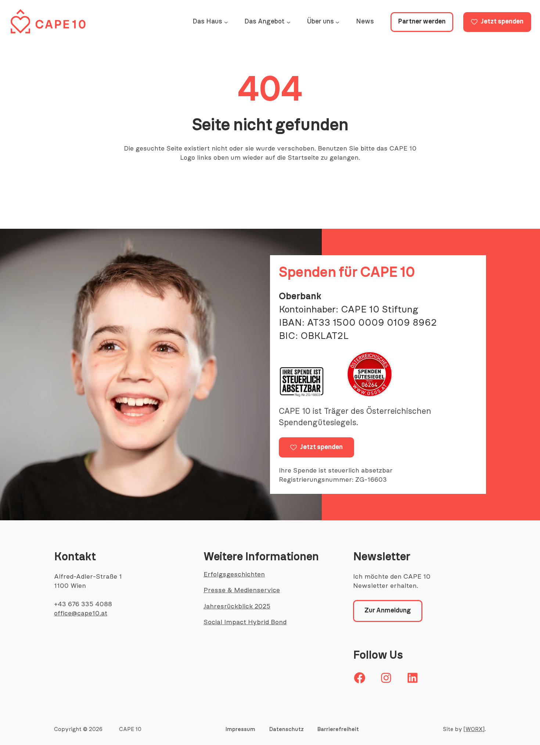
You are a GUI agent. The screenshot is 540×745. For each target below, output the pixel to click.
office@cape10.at (80, 613)
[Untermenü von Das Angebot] (289, 22)
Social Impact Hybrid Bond (245, 622)
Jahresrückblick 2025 (237, 606)
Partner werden (422, 21)
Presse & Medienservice (242, 590)
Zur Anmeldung (387, 610)
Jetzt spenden (502, 21)
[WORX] (474, 729)
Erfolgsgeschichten (234, 574)
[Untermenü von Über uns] (337, 22)
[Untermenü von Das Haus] (226, 22)
